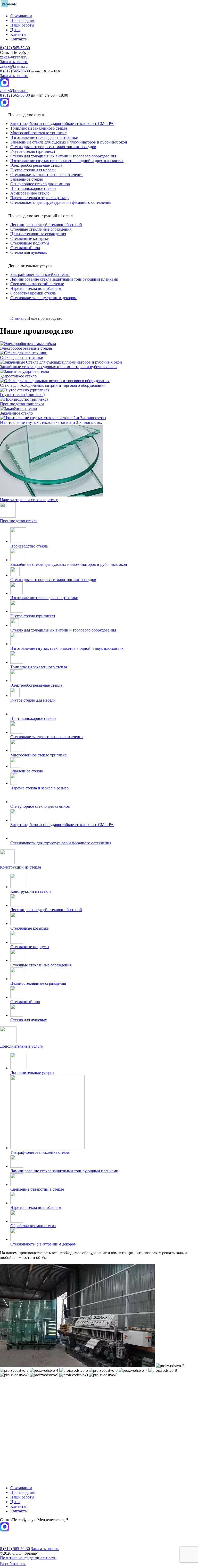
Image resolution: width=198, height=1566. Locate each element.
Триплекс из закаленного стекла (38, 128)
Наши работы (22, 25)
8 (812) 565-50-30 (15, 48)
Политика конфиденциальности (28, 1558)
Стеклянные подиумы (29, 243)
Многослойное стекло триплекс (38, 133)
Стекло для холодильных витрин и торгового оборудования (63, 156)
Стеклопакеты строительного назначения (46, 174)
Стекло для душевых (28, 252)
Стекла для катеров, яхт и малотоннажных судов (53, 147)
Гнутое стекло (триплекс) (32, 151)
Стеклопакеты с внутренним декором (43, 298)
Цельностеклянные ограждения (38, 234)
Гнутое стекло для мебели (33, 170)
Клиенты (18, 34)
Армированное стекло (30, 193)
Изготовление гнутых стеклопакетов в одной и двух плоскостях (66, 160)
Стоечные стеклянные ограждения (40, 229)
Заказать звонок (14, 62)
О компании (21, 16)
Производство (22, 20)
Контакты (19, 39)
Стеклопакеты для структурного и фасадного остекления (60, 202)
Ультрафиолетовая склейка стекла (40, 274)
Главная (17, 318)
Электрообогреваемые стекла (36, 165)
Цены (15, 30)
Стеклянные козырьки (30, 238)
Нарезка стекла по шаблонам (35, 288)
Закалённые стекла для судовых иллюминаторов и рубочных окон (68, 142)
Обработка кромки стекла (33, 293)
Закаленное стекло (26, 179)
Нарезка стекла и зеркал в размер (39, 198)
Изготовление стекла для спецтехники (44, 137)
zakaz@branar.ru (14, 57)
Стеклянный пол (25, 248)
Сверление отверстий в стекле (37, 284)
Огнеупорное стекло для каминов (40, 184)
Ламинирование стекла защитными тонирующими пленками (64, 279)
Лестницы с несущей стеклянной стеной (46, 224)
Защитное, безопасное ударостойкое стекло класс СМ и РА (62, 123)
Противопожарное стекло (33, 188)
